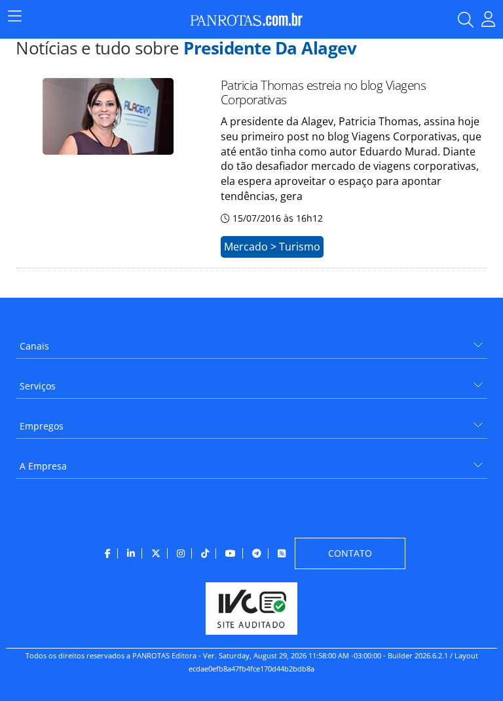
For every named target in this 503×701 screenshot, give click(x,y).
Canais (34, 346)
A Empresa (43, 466)
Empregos (42, 426)
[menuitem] (251, 341)
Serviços (38, 386)
